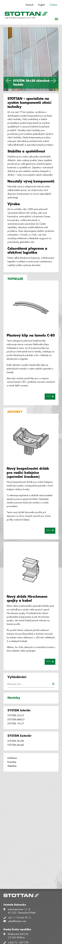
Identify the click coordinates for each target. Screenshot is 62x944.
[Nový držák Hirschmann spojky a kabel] (31, 570)
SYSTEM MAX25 (15, 720)
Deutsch (30, 5)
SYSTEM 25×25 (15, 715)
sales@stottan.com (17, 921)
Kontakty (11, 762)
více (49, 396)
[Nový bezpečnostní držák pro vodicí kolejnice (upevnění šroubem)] (31, 442)
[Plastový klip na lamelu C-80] (31, 308)
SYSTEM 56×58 (15, 741)
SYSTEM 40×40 (15, 745)
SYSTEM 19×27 (15, 724)
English (41, 5)
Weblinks (12, 766)
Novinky (13, 698)
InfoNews (12, 758)
